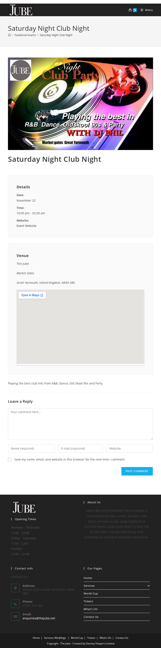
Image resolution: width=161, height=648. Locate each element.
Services (89, 586)
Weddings (60, 638)
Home (88, 578)
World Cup (91, 593)
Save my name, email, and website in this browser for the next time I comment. (69, 459)
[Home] (9, 35)
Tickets (88, 601)
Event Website (26, 226)
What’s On (90, 609)
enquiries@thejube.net (39, 618)
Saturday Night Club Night (56, 35)
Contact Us (91, 617)
